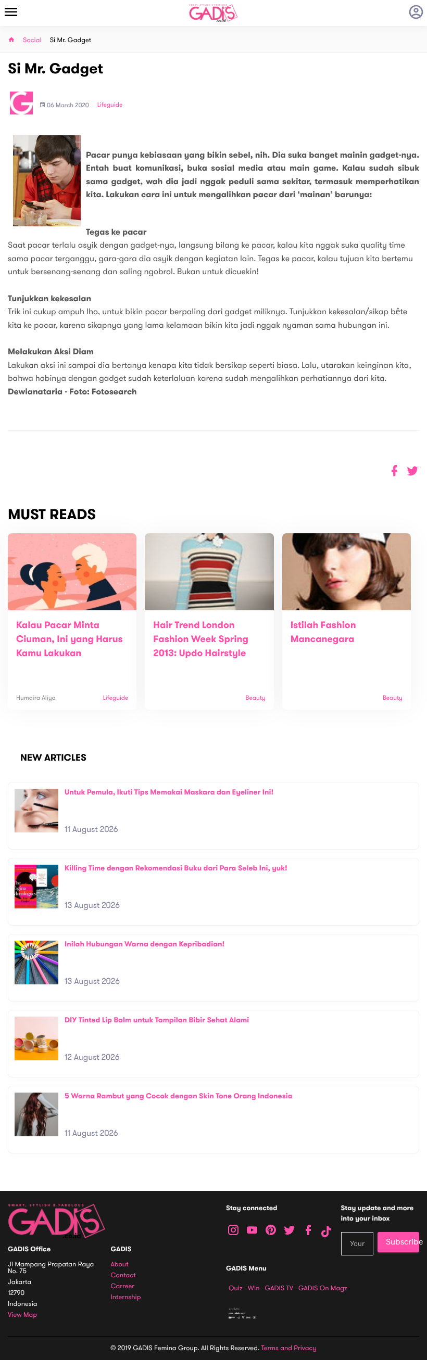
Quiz (236, 1288)
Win (254, 1288)
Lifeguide (110, 105)
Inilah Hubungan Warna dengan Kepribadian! (144, 944)
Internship (126, 1297)
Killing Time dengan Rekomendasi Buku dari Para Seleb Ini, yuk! (176, 868)
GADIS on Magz (322, 1288)
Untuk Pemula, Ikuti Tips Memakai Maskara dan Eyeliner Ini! (169, 792)
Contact (123, 1275)
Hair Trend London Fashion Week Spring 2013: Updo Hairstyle (200, 639)
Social (32, 40)
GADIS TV (279, 1288)
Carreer (123, 1286)
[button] (412, 471)
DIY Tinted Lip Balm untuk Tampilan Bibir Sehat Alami (157, 1020)
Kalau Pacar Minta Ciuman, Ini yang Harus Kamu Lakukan (69, 639)
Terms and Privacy (289, 1348)
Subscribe (402, 1242)
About (120, 1264)
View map (22, 1315)
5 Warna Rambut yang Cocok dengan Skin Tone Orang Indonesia (179, 1096)
